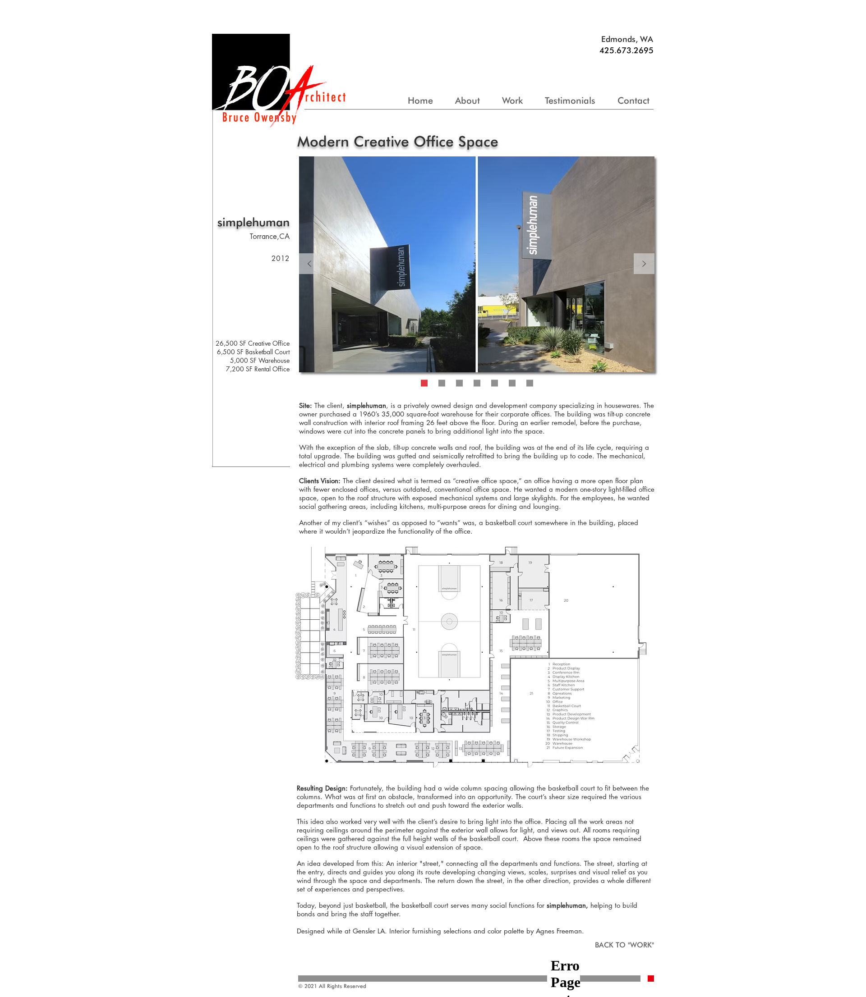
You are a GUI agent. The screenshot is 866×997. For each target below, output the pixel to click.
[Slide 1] (424, 383)
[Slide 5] (494, 383)
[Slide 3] (441, 383)
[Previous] (309, 264)
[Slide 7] (529, 383)
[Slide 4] (477, 383)
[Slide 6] (512, 383)
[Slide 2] (459, 383)
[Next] (644, 264)
